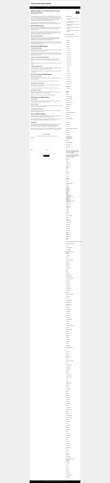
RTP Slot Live (68, 296)
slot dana (67, 358)
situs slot (67, 372)
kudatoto (67, 253)
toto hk (67, 217)
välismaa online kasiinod (69, 196)
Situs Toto (67, 91)
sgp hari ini (67, 451)
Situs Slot (67, 191)
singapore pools (68, 456)
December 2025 (69, 58)
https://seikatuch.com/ (69, 118)
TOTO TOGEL (68, 110)
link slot (67, 411)
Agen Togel (67, 188)
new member (68, 399)
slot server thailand (69, 215)
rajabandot (67, 116)
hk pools (67, 257)
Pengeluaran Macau (69, 275)
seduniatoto (68, 335)
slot (66, 349)
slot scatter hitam (68, 267)
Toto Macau (67, 421)
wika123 (67, 213)
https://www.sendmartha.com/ (70, 200)
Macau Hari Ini (68, 198)
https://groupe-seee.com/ (70, 251)
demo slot (67, 391)
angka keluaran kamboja (69, 360)
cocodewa (67, 185)
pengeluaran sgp (68, 234)
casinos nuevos (68, 249)
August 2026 (68, 42)
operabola (67, 370)
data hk (67, 239)
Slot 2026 (67, 126)
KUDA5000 (67, 321)
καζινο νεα (67, 194)
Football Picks (68, 345)
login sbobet (68, 317)
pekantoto (67, 130)
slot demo (67, 261)
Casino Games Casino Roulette (41, 3)
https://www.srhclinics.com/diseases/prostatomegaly (74, 241)
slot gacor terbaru (68, 220)
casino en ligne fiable (69, 247)
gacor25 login (68, 124)
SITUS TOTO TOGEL (69, 98)
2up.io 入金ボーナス (69, 136)
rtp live (67, 405)
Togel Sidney (68, 437)
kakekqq (67, 181)
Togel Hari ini (68, 433)
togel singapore (68, 366)
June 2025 (68, 69)
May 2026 (68, 48)
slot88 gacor (68, 401)
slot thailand (68, 199)
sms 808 (67, 140)
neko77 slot (68, 453)
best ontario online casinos (70, 243)
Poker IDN (67, 189)
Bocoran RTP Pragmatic (69, 259)
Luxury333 (67, 232)
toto (66, 148)
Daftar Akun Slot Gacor (69, 102)
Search (67, 10)
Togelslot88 (67, 132)
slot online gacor (68, 407)
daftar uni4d (68, 263)
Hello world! (76, 36)
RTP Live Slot (68, 228)
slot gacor (67, 333)
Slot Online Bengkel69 (69, 142)
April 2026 (68, 50)
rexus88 (67, 178)
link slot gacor (68, 224)
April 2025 (68, 73)
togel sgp (67, 351)
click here (67, 122)
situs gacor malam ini (69, 376)
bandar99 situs (68, 201)
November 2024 (69, 83)
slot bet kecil (68, 179)
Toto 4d (67, 137)
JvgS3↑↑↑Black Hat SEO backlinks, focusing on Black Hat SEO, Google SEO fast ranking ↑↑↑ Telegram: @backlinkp (72, 151)
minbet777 (67, 323)
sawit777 (67, 343)
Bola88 (67, 192)
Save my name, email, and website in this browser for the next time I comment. (46, 153)
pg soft (67, 355)
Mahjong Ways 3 (68, 435)
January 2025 (69, 79)
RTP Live (67, 298)
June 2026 (68, 46)
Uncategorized (69, 88)
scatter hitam (68, 460)
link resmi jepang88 (69, 96)
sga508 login (68, 395)
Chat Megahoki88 (68, 104)
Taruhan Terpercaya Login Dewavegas (71, 128)
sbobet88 (67, 158)
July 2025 (68, 67)
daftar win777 (68, 146)
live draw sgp (68, 311)
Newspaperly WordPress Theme (62, 481)
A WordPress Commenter (70, 36)
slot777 (67, 362)
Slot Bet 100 (68, 100)
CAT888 (67, 337)
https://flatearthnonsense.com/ (70, 112)
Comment (33, 137)
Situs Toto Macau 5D (69, 300)
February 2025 (69, 77)
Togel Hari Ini (68, 425)
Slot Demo (67, 305)
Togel (67, 423)
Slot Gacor (67, 106)
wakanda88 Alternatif (69, 319)
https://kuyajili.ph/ (69, 138)
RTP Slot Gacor (68, 230)
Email (48, 149)
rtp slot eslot (68, 443)
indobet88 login (68, 409)
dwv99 (67, 331)
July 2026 (68, 44)
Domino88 (67, 108)
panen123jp (68, 144)
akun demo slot (68, 356)
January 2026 (69, 56)
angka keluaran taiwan (69, 183)
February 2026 (69, 54)
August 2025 (68, 65)
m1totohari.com (68, 195)
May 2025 (68, 71)
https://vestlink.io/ (34, 23)
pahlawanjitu (68, 134)
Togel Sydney (68, 429)
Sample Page (32, 7)
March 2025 (68, 75)
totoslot (67, 271)
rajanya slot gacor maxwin (70, 458)
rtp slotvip (67, 462)
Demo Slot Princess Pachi (70, 294)
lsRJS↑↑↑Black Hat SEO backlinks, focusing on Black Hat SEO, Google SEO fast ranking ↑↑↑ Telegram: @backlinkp (72, 155)
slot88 (67, 160)
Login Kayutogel (68, 315)
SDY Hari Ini (68, 427)
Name (32, 149)
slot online (67, 176)
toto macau (67, 265)
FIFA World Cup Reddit (69, 347)
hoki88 (67, 238)
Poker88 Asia (68, 190)
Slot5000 (67, 92)
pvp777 (67, 449)
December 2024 (69, 81)
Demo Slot (67, 327)
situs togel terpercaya (69, 304)
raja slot (67, 94)
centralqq (67, 219)
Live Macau (67, 197)
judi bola (67, 419)
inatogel (67, 233)
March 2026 (68, 52)
